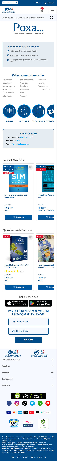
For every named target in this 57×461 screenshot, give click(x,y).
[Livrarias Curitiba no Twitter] (32, 403)
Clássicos (24, 83)
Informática (7, 96)
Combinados (43, 86)
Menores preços (9, 86)
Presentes (42, 80)
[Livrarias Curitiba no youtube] (47, 403)
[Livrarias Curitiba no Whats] (40, 403)
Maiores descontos (27, 80)
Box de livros (8, 89)
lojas (22, 93)
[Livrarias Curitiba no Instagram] (16, 403)
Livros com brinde (45, 89)
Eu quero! (28, 340)
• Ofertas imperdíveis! (44, 3)
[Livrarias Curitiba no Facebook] (9, 403)
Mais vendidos (8, 93)
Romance (41, 83)
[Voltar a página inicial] (8, 9)
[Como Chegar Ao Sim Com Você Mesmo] (18, 179)
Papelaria (24, 86)
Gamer (23, 96)
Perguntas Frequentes (20, 144)
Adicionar (18, 217)
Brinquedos (24, 89)
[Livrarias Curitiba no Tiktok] (24, 403)
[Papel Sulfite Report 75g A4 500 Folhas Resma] (18, 249)
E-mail (19, 140)
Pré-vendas (7, 80)
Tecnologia (39, 121)
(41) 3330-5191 (26, 137)
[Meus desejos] (30, 167)
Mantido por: (19, 457)
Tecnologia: (38, 457)
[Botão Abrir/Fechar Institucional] (52, 359)
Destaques (7, 83)
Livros (9, 121)
